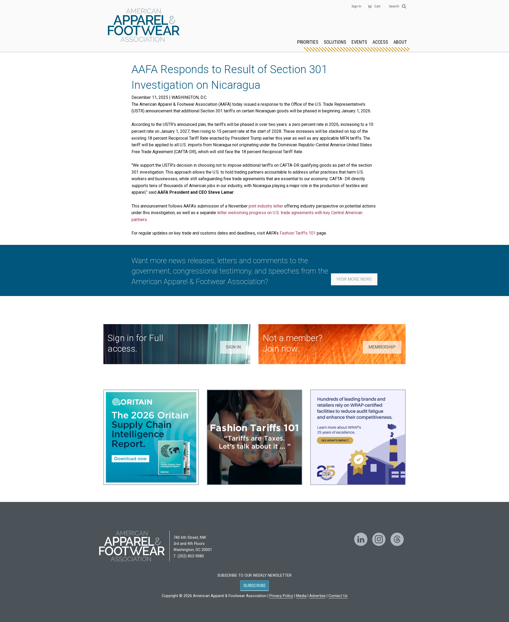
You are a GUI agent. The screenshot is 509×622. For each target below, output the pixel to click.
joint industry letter (266, 206)
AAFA (143, 25)
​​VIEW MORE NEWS (354, 279)
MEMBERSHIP (382, 347)
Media (301, 596)
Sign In (356, 6)
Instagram (378, 539)
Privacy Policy (281, 596)
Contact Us (338, 596)
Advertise (317, 596)
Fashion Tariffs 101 (298, 233)
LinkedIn (360, 539)
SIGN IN (233, 347)
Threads (397, 539)
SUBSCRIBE (254, 585)
